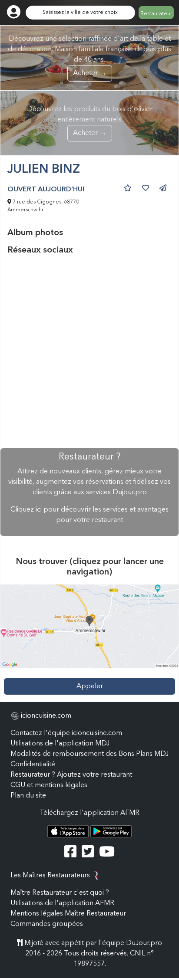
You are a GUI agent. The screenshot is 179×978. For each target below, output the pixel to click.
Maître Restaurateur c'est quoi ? (59, 892)
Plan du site (28, 795)
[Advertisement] (89, 352)
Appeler (89, 686)
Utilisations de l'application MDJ (59, 743)
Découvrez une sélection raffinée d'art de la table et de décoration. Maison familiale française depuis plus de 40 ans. (89, 56)
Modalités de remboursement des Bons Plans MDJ (89, 754)
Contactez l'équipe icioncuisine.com (66, 733)
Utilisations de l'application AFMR (62, 903)
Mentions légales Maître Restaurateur (68, 913)
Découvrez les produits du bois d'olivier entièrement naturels (89, 121)
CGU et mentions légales (48, 785)
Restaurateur (156, 13)
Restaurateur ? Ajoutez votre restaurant (71, 774)
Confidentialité (32, 764)
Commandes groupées (46, 924)
